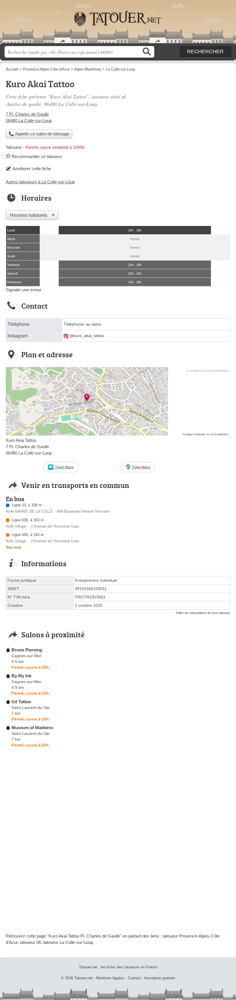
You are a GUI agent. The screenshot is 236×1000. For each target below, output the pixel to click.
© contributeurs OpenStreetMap (207, 370)
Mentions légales (110, 978)
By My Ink (21, 675)
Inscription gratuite (159, 978)
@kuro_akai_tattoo (87, 336)
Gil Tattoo (21, 701)
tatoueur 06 (30, 942)
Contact (134, 978)
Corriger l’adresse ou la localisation (205, 434)
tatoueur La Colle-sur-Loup (68, 942)
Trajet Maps (141, 467)
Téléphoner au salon (82, 324)
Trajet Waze (64, 467)
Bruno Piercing (27, 649)
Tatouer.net (118, 23)
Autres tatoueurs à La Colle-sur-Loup (40, 181)
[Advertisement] (182, 117)
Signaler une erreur (23, 289)
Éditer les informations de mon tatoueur (203, 613)
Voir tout (13, 547)
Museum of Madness (32, 727)
